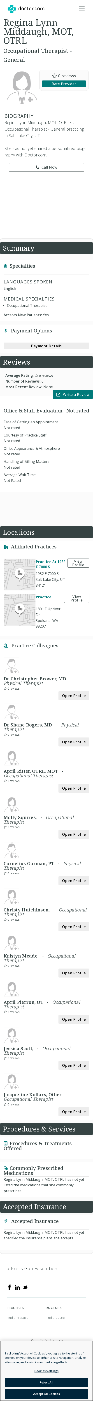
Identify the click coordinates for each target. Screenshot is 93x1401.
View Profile (78, 563)
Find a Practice (18, 1318)
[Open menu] (81, 8)
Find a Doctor (55, 1318)
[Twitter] (25, 1287)
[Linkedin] (17, 1287)
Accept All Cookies (46, 1394)
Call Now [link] (49, 167)
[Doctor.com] (26, 9)
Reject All (46, 1382)
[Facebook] (9, 1287)
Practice (43, 597)
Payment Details (46, 345)
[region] (46, 1371)
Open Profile (74, 695)
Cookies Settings (46, 1371)
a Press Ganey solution (32, 1268)
